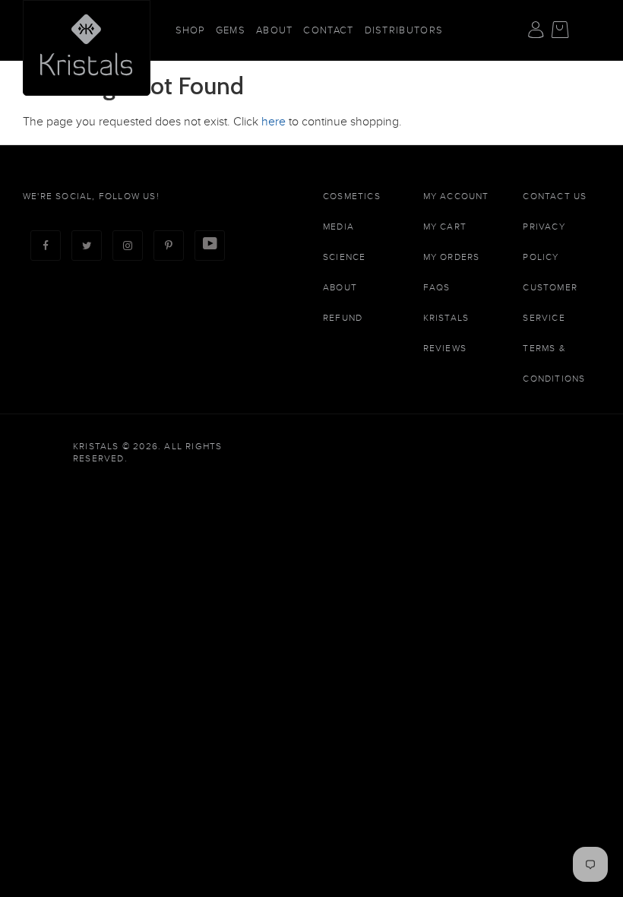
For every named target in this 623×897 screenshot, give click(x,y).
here (273, 121)
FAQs (437, 287)
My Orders (451, 257)
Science (344, 257)
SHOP (190, 30)
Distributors (404, 30)
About (274, 30)
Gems (230, 30)
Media (338, 226)
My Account (456, 196)
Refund (342, 317)
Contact (328, 30)
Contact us (555, 196)
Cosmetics (352, 196)
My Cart (444, 226)
